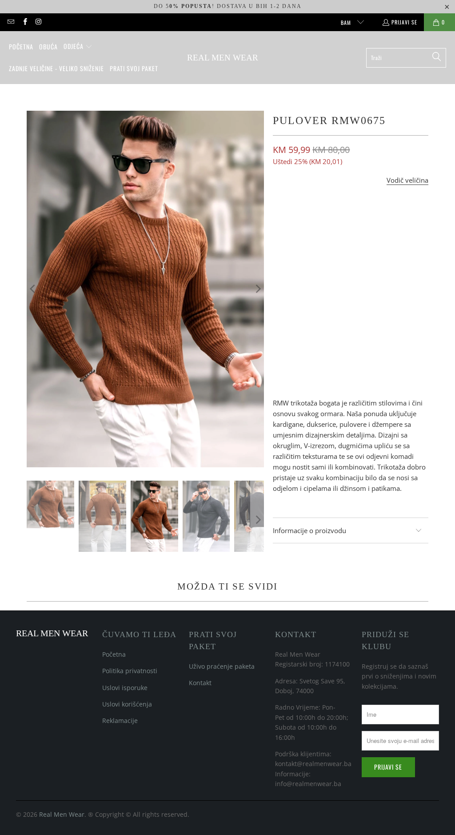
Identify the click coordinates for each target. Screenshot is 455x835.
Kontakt (200, 682)
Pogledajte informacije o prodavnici (329, 376)
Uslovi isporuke (125, 687)
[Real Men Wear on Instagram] (38, 22)
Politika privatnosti (129, 670)
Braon (288, 256)
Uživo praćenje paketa (222, 666)
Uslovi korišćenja (127, 704)
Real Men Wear (61, 814)
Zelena (379, 256)
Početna (114, 654)
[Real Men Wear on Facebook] (24, 22)
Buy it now (391, 308)
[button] (78, 47)
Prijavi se (404, 22)
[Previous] (33, 289)
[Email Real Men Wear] (10, 22)
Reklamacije (120, 720)
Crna (320, 256)
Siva (348, 256)
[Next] (257, 289)
